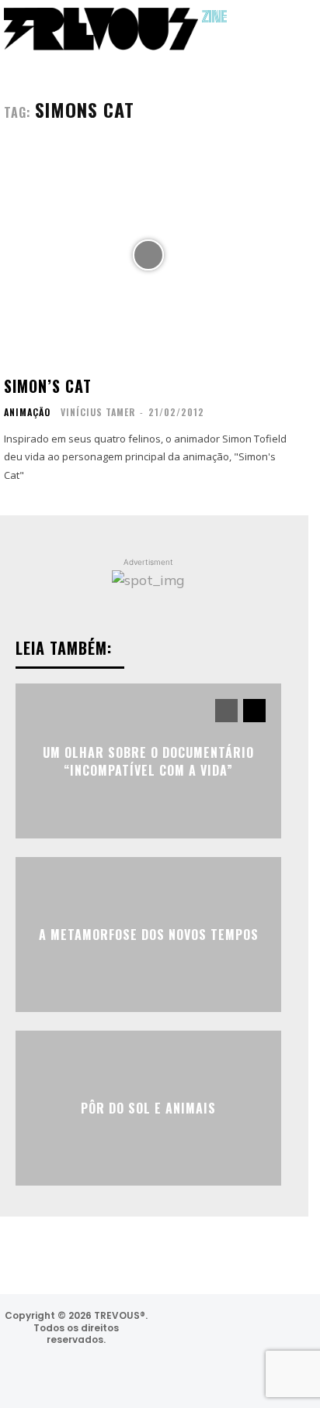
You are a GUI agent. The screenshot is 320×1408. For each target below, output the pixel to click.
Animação (27, 412)
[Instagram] (185, 1330)
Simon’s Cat (48, 386)
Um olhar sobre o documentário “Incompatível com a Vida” (148, 761)
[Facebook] (227, 1330)
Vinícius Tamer (98, 411)
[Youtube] (235, 1371)
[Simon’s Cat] (148, 255)
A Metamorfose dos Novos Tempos (149, 934)
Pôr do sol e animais (148, 1108)
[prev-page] (226, 710)
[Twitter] (268, 1330)
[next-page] (254, 710)
